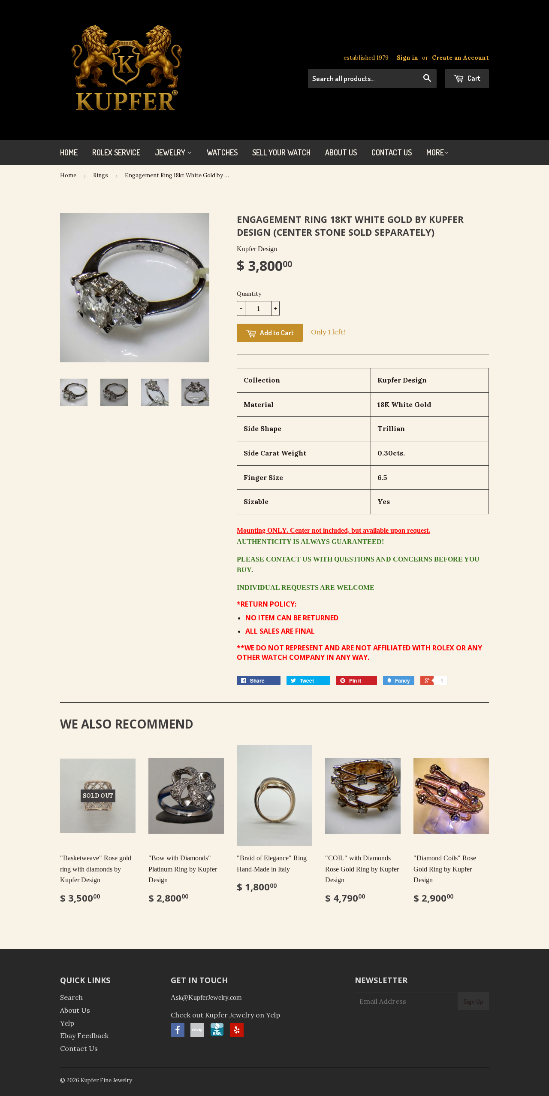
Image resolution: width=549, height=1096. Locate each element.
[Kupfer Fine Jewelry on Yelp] (237, 1034)
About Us (341, 152)
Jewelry (171, 152)
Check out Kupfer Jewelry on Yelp (225, 1015)
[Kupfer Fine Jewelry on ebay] (197, 1034)
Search (71, 997)
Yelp (67, 1023)
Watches (222, 152)
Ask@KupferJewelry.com (206, 997)
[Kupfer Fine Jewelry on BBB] (217, 1034)
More (435, 152)
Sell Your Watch (281, 152)
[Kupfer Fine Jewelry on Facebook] (177, 1034)
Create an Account (460, 57)
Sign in (407, 57)
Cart (473, 77)
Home (69, 152)
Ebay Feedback (84, 1035)
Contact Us (391, 152)
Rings (100, 175)
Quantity (249, 294)
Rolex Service (116, 152)
